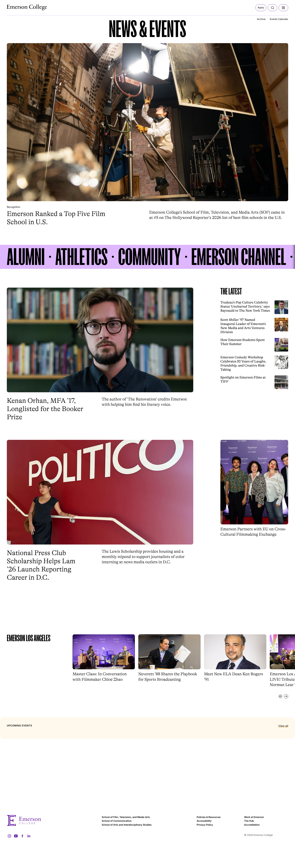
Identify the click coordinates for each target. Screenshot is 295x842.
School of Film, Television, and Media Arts (126, 817)
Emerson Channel (238, 257)
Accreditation (252, 824)
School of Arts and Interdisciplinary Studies (127, 824)
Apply (261, 7)
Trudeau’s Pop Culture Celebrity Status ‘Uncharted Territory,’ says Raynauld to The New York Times (245, 306)
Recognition (13, 207)
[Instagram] (9, 836)
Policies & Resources (209, 817)
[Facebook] (22, 836)
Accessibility (204, 820)
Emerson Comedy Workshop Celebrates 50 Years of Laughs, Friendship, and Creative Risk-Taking (243, 363)
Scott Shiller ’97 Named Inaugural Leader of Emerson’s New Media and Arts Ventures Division (243, 326)
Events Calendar (279, 19)
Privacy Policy (205, 824)
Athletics (81, 257)
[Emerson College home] (52, 820)
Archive (261, 19)
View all (283, 726)
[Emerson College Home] (20, 6)
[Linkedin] (28, 836)
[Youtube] (15, 836)
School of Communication (116, 820)
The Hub (249, 820)
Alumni (26, 257)
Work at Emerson (254, 817)
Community (149, 257)
